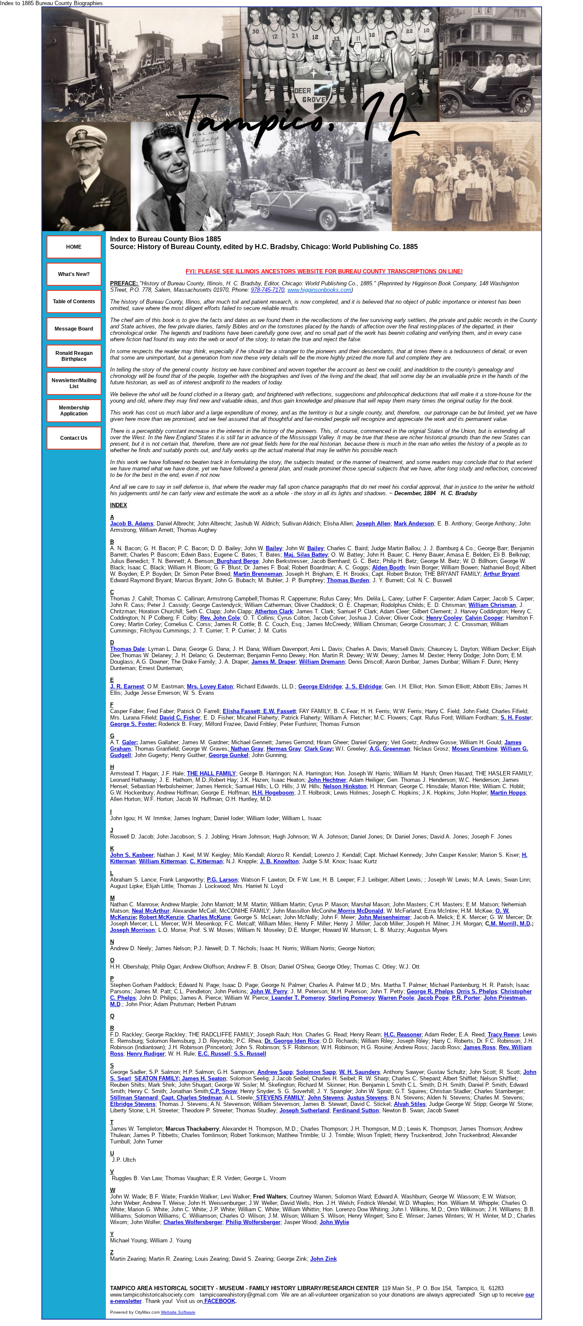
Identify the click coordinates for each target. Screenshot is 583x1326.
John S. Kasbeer (132, 855)
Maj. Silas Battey (306, 554)
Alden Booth (388, 567)
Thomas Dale (127, 649)
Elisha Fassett (241, 711)
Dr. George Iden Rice (292, 1041)
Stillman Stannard (134, 1097)
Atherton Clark (274, 611)
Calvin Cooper (484, 618)
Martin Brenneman (257, 574)
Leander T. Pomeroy (297, 998)
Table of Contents (74, 302)
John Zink (323, 1259)
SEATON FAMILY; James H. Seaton (180, 1078)
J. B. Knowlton (279, 861)
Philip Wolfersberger (253, 1222)
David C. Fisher (180, 717)
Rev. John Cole (220, 618)
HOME (74, 247)
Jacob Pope (433, 998)
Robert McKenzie (161, 917)
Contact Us (73, 438)
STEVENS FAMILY (279, 1097)
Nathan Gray (246, 749)
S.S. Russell (249, 1053)
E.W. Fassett (279, 711)
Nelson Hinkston (345, 786)
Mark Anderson (414, 523)
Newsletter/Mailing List (74, 383)
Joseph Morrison (132, 930)
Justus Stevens (367, 1097)
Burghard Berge (237, 561)
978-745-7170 (267, 290)
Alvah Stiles (410, 1104)
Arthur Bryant (501, 574)
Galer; (130, 742)
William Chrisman (492, 605)
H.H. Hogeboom (273, 792)
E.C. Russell (214, 1053)
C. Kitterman (206, 861)
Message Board (74, 329)
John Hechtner (327, 780)
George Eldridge (320, 686)
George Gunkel (228, 755)
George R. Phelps (430, 991)
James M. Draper (273, 662)
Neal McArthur (150, 911)
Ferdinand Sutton (356, 1110)
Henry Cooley (444, 618)
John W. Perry (268, 991)
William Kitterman (163, 861)
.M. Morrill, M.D (509, 923)
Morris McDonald (360, 911)
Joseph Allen (373, 523)
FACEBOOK (219, 1301)
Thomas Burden (348, 580)
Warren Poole (396, 998)
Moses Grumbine (474, 749)
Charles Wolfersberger (192, 1222)
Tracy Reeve (503, 1034)
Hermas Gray (284, 749)
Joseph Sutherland (304, 1110)
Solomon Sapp (316, 1072)
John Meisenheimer (384, 917)
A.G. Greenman (390, 749)
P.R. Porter (466, 998)
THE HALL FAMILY (211, 773)
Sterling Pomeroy (351, 998)
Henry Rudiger (146, 1053)
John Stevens (326, 1097)
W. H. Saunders (359, 1072)
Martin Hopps (508, 792)
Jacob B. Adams (131, 523)
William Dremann (322, 662)
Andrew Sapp (275, 1072)
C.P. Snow (223, 1091)
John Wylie (334, 1222)
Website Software (178, 1312)
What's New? (74, 274)
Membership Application (74, 411)
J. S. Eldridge (363, 686)
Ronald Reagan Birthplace (74, 356)
